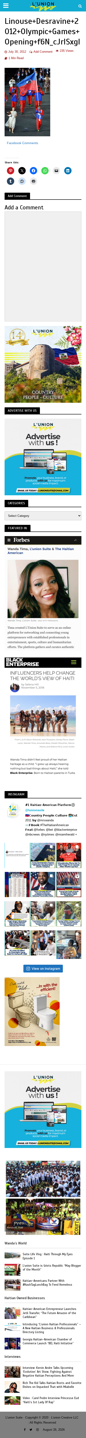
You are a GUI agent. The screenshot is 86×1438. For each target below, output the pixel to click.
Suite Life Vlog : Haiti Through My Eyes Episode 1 (48, 1256)
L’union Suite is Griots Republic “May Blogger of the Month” (52, 1267)
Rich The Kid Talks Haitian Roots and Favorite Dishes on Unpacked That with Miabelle (52, 1385)
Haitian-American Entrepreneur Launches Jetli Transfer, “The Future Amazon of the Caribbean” (49, 1313)
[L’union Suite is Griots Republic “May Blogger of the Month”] (12, 1269)
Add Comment (43, 51)
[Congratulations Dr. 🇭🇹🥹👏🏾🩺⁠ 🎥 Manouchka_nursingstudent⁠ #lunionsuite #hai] (42, 943)
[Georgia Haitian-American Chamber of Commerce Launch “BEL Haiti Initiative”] (12, 1343)
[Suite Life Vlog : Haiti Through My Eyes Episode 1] (12, 1255)
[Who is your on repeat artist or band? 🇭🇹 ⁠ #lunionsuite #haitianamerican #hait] (17, 855)
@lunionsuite (34, 810)
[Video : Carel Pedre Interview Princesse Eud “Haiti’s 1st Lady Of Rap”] (12, 1400)
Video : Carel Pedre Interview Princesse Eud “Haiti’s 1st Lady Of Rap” (51, 1400)
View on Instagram (46, 968)
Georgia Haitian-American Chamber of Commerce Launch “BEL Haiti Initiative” (48, 1341)
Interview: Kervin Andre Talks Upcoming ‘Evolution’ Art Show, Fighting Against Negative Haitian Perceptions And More (48, 1372)
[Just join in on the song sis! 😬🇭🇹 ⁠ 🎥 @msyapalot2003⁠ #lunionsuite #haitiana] (68, 944)
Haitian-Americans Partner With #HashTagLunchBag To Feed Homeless (47, 1283)
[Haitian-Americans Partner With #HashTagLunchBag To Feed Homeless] (12, 1284)
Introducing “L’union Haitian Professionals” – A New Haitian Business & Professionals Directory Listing (52, 1328)
